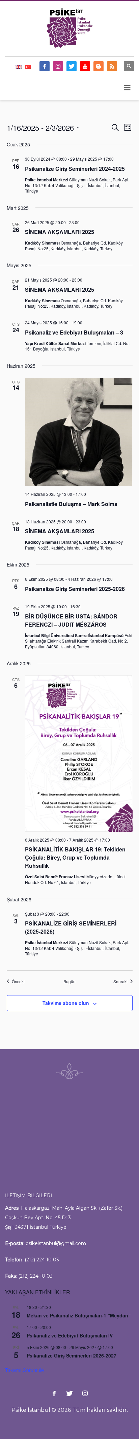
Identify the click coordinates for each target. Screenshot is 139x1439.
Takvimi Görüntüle (24, 1370)
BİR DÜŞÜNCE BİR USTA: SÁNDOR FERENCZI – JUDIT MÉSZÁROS (71, 620)
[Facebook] (44, 66)
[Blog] (98, 66)
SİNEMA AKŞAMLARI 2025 (59, 232)
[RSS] (112, 66)
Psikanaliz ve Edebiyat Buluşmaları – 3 (74, 332)
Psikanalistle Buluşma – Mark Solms (71, 504)
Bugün (69, 981)
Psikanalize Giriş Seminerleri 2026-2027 (71, 1355)
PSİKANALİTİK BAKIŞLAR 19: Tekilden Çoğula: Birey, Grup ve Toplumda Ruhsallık (75, 857)
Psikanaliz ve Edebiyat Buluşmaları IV (70, 1335)
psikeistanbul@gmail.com (56, 1243)
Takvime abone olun (66, 1003)
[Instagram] (58, 66)
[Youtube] (85, 66)
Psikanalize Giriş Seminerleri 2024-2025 (75, 169)
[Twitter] (71, 66)
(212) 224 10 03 (42, 1260)
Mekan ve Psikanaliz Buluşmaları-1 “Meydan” (79, 1315)
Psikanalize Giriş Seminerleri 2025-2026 (75, 589)
